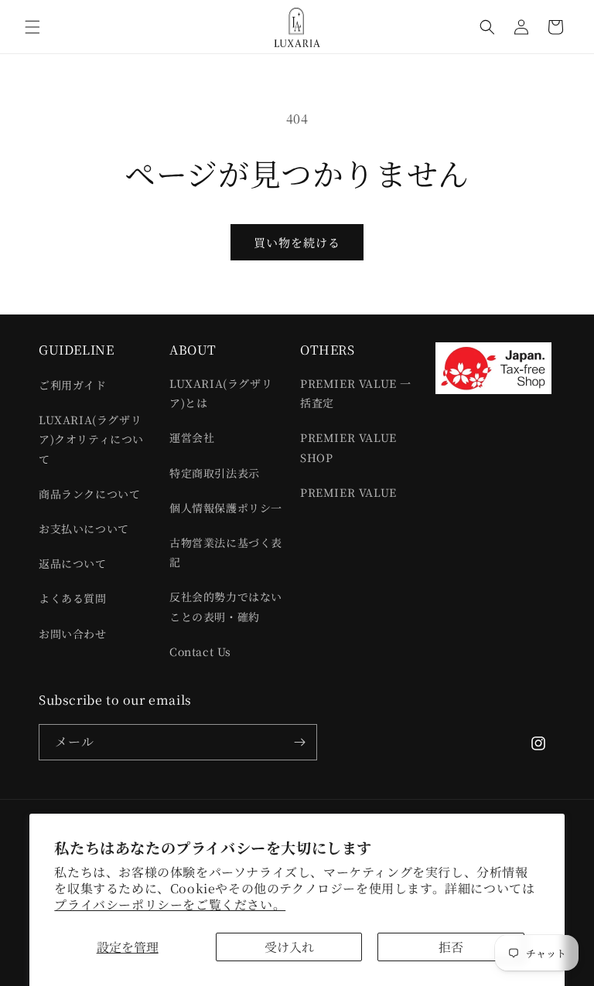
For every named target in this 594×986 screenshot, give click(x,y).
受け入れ (289, 947)
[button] (32, 27)
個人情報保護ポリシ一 (225, 507)
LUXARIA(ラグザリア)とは (220, 393)
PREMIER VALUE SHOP (348, 447)
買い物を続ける (297, 242)
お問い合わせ (73, 633)
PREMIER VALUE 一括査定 (355, 393)
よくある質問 (73, 598)
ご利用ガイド (73, 385)
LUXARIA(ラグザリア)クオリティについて (91, 439)
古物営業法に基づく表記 (225, 552)
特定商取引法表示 (214, 473)
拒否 (451, 947)
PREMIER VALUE (348, 492)
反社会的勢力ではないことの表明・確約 (225, 606)
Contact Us (200, 651)
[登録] (299, 742)
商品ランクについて (89, 494)
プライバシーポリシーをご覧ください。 (169, 904)
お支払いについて (84, 528)
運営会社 (191, 437)
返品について (73, 563)
